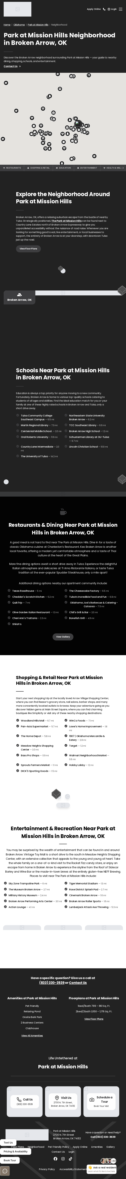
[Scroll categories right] (123, 168)
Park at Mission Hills (38, 24)
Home (7, 24)
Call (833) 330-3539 (103, 1137)
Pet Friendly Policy (58, 1147)
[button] (45, 133)
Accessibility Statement (73, 1169)
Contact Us (11, 66)
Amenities (97, 1147)
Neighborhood (36, 1147)
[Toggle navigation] (120, 9)
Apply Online (93, 9)
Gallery (110, 1147)
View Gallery (63, 636)
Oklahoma (19, 24)
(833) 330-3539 (52, 982)
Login (71, 1152)
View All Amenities (32, 1035)
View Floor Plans (28, 248)
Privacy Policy (47, 1169)
